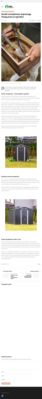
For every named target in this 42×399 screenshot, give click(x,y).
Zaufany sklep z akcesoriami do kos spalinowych (30, 317)
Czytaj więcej (25, 308)
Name (2, 372)
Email (2, 376)
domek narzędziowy (10, 119)
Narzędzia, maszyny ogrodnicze (7, 11)
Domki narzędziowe (5, 179)
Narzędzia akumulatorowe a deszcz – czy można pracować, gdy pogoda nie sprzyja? (30, 336)
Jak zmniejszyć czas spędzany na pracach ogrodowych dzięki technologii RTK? (29, 297)
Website (3, 380)
